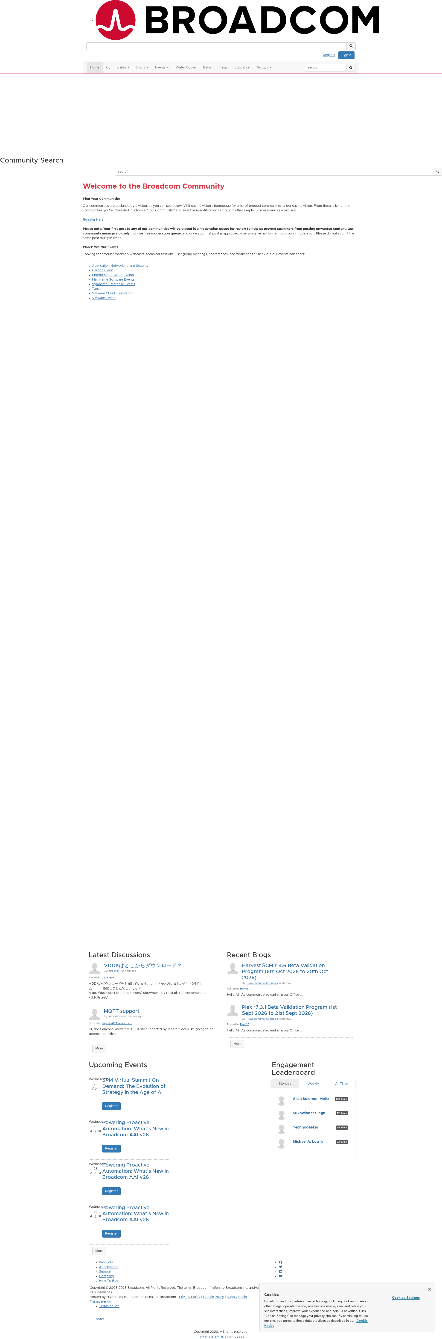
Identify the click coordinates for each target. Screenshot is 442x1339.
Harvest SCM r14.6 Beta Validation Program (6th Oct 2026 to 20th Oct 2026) (285, 972)
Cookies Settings (406, 1297)
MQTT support (121, 1011)
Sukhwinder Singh (309, 1113)
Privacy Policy (189, 1297)
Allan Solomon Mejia (311, 1099)
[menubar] (330, 54)
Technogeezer (305, 1127)
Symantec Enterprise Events (113, 284)
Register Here (93, 219)
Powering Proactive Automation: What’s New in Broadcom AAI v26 (135, 1129)
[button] (351, 46)
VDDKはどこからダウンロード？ (143, 965)
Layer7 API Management (117, 1023)
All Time (341, 1083)
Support (105, 1271)
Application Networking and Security (120, 265)
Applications (108, 1267)
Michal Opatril (117, 1016)
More (99, 1048)
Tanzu (96, 288)
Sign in (346, 55)
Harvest (245, 988)
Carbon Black (102, 270)
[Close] (429, 1289)
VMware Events (104, 298)
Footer (99, 1319)
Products (106, 1262)
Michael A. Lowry (308, 1141)
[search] (350, 67)
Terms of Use (109, 1306)
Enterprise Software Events (113, 275)
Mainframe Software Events (113, 279)
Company (106, 1276)
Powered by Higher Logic (221, 1337)
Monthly (285, 1083)
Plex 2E (244, 1024)
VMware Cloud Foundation (112, 293)
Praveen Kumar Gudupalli (262, 983)
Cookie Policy (213, 1297)
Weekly (313, 1083)
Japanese (108, 977)
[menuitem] (330, 54)
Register (329, 55)
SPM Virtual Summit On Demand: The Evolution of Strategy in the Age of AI (134, 1086)
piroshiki (114, 971)
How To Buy (108, 1281)
